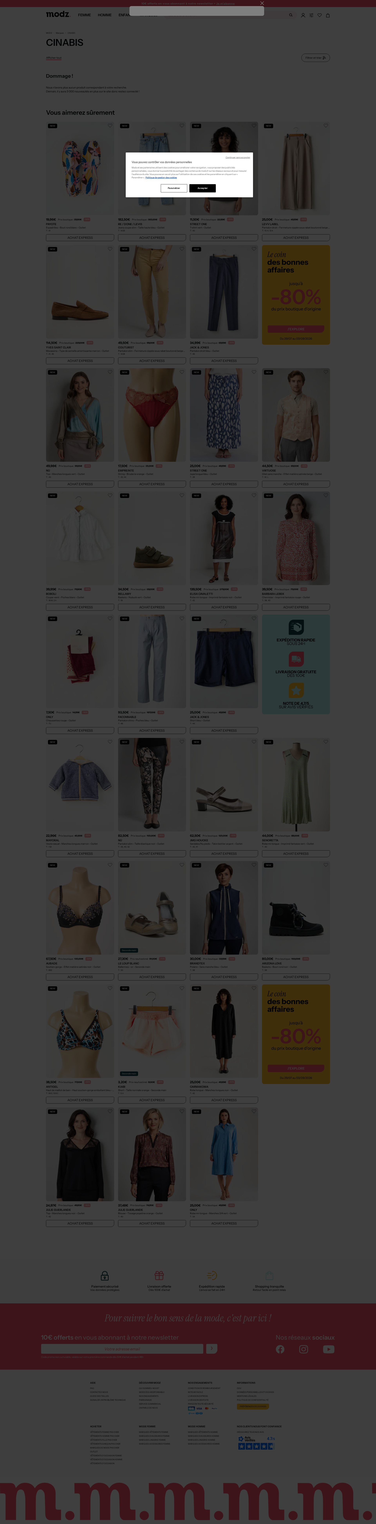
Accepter (203, 188)
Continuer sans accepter (238, 157)
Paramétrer (174, 188)
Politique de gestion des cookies (161, 177)
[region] (189, 174)
